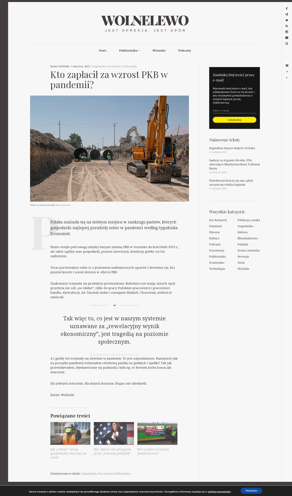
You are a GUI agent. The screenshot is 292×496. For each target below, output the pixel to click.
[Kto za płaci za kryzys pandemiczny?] (157, 433)
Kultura (243, 232)
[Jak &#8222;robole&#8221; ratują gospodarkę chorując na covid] (70, 433)
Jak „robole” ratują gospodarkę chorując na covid (68, 453)
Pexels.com (64, 205)
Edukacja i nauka (249, 220)
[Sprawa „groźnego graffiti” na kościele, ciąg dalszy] (287, 72)
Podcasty (184, 50)
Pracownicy (113, 66)
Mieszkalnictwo (248, 238)
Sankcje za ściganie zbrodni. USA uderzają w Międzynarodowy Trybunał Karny (234, 164)
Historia (214, 232)
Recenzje (243, 256)
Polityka (243, 244)
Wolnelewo (144, 20)
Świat (241, 262)
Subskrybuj (234, 119)
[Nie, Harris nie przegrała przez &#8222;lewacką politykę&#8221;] (114, 433)
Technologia (217, 269)
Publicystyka (129, 50)
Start (102, 50)
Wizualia (159, 50)
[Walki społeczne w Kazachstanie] (287, 78)
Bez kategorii (218, 220)
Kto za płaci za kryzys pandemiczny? (153, 451)
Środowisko (216, 262)
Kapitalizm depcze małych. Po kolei (232, 148)
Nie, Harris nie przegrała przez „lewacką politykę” (112, 451)
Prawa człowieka (249, 250)
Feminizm (215, 226)
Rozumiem (251, 490)
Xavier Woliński (60, 66)
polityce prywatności (219, 491)
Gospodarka (98, 66)
